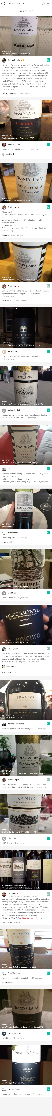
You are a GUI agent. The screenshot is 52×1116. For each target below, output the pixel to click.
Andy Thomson (14, 144)
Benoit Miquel (13, 779)
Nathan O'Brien (14, 533)
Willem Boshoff (14, 410)
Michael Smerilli (14, 1089)
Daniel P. (8, 301)
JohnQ (4, 922)
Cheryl (11, 154)
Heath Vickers (13, 351)
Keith (4, 673)
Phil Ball (11, 469)
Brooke (11, 666)
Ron (6, 235)
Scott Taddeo (13, 973)
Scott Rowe (12, 207)
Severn (11, 94)
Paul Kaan (12, 893)
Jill (10, 673)
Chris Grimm (13, 649)
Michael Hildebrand (16, 724)
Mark (4, 542)
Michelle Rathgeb (15, 1033)
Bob (3, 235)
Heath (12, 922)
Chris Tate (12, 838)
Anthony (5, 94)
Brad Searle (12, 593)
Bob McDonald (14, 60)
